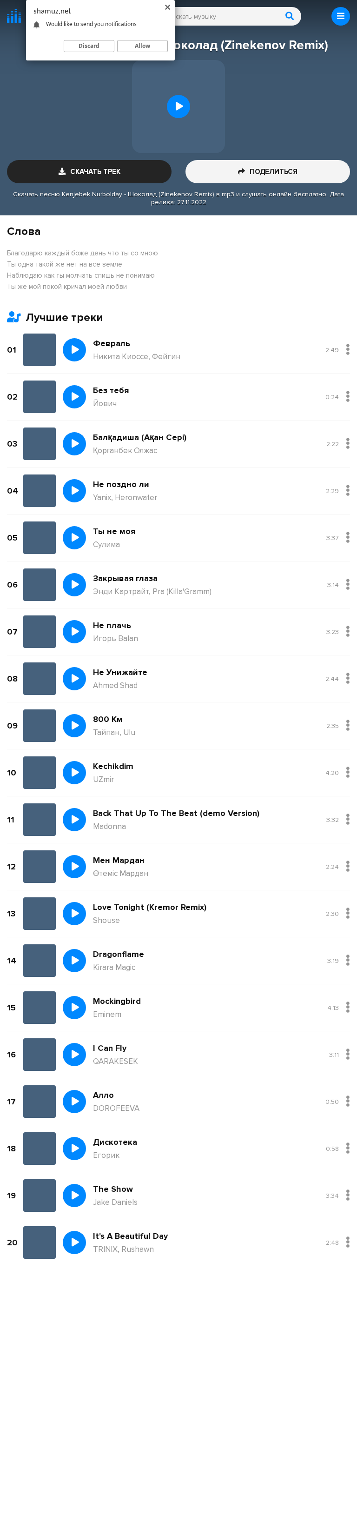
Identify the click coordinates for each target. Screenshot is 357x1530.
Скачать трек (95, 171)
